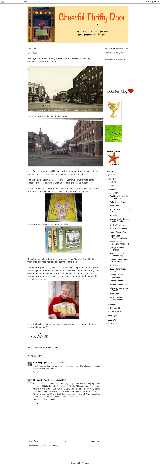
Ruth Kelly (37, 363)
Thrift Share (115, 206)
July (112, 182)
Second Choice (116, 281)
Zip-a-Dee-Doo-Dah (118, 225)
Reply (35, 372)
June (112, 186)
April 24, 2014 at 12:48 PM (55, 380)
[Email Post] (56, 347)
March (113, 304)
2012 (110, 320)
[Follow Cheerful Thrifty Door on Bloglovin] (115, 54)
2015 (110, 175)
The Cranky (38, 380)
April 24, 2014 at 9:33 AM (53, 363)
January (113, 312)
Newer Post (33, 441)
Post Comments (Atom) (48, 446)
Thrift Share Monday (118, 228)
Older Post (94, 441)
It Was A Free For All (118, 284)
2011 (110, 324)
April (112, 193)
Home (64, 441)
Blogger (85, 463)
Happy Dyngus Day (118, 232)
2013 (110, 316)
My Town (113, 215)
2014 (110, 179)
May (112, 189)
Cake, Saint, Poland (118, 202)
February (114, 308)
